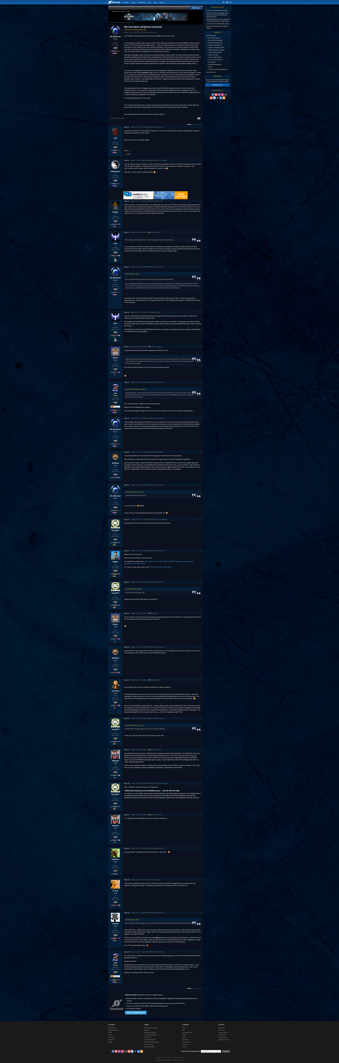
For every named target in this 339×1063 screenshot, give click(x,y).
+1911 (115, 402)
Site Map (181, 1060)
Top (200, 127)
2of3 (115, 138)
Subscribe (226, 1051)
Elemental (147, 1030)
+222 (115, 702)
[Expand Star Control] (207, 62)
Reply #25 (127, 952)
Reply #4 (126, 232)
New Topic (195, 8)
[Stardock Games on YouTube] (216, 94)
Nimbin (115, 212)
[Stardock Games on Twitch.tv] (219, 94)
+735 (115, 180)
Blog (155, 2)
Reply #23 (127, 880)
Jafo (115, 393)
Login (128, 11)
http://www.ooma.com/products (161, 567)
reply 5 (143, 389)
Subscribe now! (217, 85)
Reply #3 (126, 201)
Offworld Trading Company (151, 1042)
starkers (115, 923)
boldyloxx (115, 859)
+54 (115, 772)
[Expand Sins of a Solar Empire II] (207, 59)
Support (162, 2)
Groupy (110, 1042)
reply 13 (139, 589)
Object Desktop (112, 1028)
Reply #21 (127, 815)
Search (122, 11)
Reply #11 (127, 485)
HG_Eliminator (115, 36)
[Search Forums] (230, 2)
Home (111, 22)
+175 (115, 369)
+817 (115, 147)
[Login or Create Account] (223, 2)
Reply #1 (126, 127)
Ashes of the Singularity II (151, 1028)
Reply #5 (126, 267)
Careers (184, 1035)
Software (125, 2)
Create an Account (223, 1032)
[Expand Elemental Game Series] (207, 42)
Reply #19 (127, 750)
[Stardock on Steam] (225, 94)
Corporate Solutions (113, 1030)
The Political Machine (149, 1039)
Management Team (187, 1032)
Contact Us (185, 1044)
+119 (115, 221)
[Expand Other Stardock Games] (207, 52)
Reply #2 (126, 160)
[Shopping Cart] (227, 2)
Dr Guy (115, 891)
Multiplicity (111, 1039)
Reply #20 (127, 783)
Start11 (110, 1032)
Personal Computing (129, 22)
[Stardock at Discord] (214, 97)
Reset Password (222, 1037)
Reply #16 (127, 647)
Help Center (221, 1028)
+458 (115, 252)
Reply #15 (127, 613)
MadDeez (115, 463)
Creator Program (186, 1042)
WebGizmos (115, 171)
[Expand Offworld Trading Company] (207, 50)
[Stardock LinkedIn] (220, 97)
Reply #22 (127, 848)
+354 (115, 48)
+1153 (115, 935)
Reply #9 (126, 418)
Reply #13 (127, 551)
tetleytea (115, 761)
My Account (221, 1030)
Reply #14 (127, 582)
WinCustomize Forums (150, 32)
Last (200, 124)
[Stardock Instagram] (222, 94)
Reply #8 (126, 382)
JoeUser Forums (155, 880)
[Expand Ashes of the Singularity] (207, 40)
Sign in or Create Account (136, 1013)
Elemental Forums (155, 232)
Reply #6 (126, 312)
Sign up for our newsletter (190, 1051)
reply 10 (141, 492)
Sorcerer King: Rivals (149, 1047)
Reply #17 (127, 680)
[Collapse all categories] (229, 35)
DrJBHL (115, 562)
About (184, 1028)
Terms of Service (168, 1060)
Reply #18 (127, 718)
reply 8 (136, 920)
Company (185, 1025)
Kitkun (115, 358)
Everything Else (119, 22)
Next (196, 124)
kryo (115, 243)
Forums (184, 1047)
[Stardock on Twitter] (209, 94)
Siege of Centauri (148, 1044)
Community (141, 2)
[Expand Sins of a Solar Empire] (207, 57)
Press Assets (185, 1039)
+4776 (115, 570)
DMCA (175, 1060)
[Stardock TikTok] (217, 97)
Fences (110, 1035)
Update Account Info (223, 1039)
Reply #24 (127, 912)
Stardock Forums (155, 680)
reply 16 (141, 725)
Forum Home (115, 11)
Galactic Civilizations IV (150, 1032)
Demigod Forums (155, 312)
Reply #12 (127, 519)
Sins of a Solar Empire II (150, 1035)
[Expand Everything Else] (205, 72)
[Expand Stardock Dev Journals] (207, 64)
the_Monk (115, 691)
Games (133, 2)
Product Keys (221, 1035)
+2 (115, 870)
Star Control (147, 1037)
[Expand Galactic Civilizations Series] (207, 47)
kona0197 (115, 530)
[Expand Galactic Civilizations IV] (207, 45)
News (149, 2)
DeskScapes (111, 1037)
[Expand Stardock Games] (205, 35)
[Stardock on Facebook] (212, 94)
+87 (115, 539)
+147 (115, 474)
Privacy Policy (159, 1060)
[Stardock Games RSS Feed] (223, 97)
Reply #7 (126, 347)
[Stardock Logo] (114, 2)
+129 (115, 902)
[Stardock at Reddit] (211, 97)
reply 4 (137, 274)
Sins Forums (154, 347)
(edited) (165, 160)
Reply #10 (127, 452)
